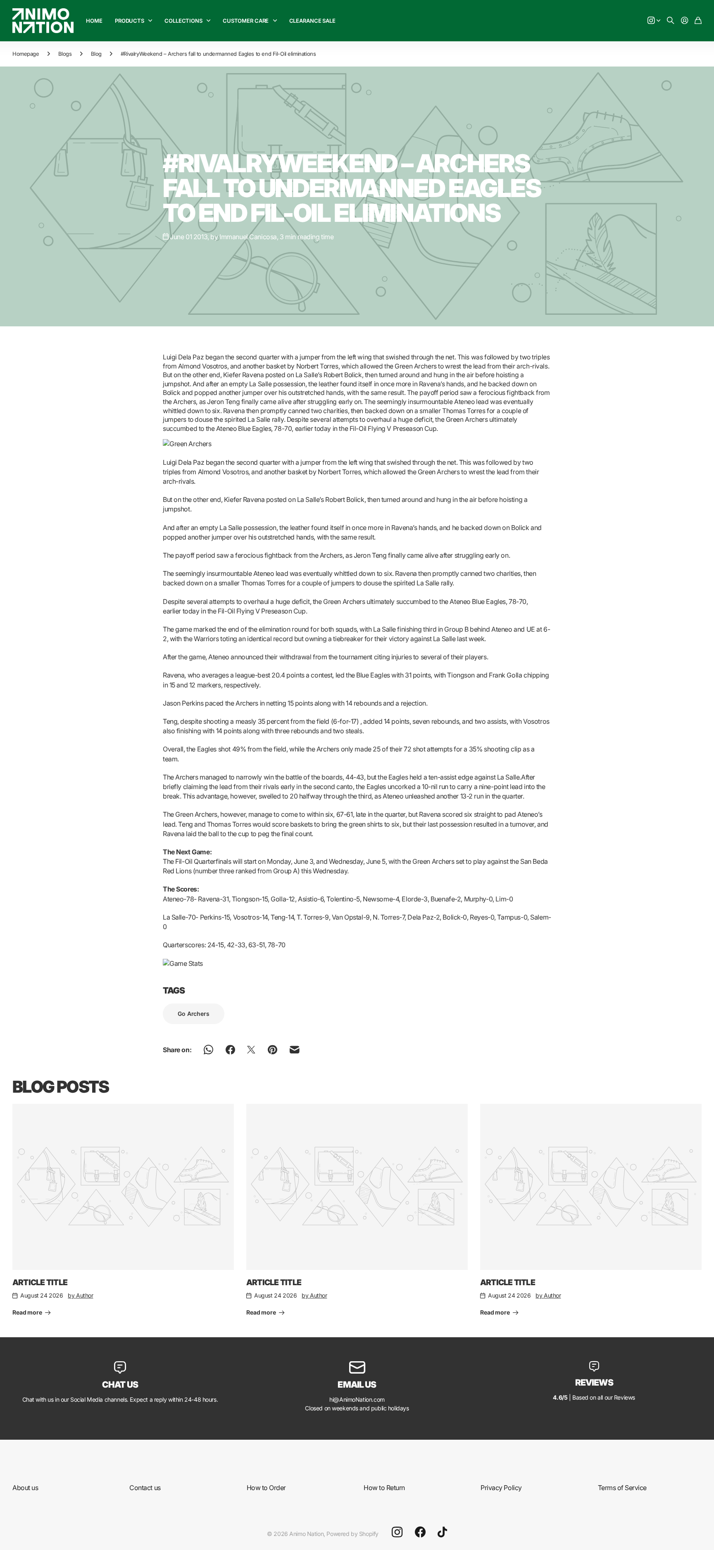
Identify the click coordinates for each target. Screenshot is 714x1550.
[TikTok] (442, 1532)
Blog (96, 53)
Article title (39, 1282)
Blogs (65, 53)
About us (25, 1487)
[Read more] (654, 21)
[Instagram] (397, 1532)
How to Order (266, 1487)
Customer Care (246, 20)
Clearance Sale (312, 20)
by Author (80, 1295)
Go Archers (193, 1013)
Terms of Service (622, 1487)
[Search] (670, 21)
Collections (183, 20)
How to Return (384, 1487)
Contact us (144, 1487)
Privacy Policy (501, 1487)
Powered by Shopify (352, 1533)
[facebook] (420, 1532)
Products (129, 20)
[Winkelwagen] (698, 21)
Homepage (25, 53)
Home (94, 20)
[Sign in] (684, 21)
